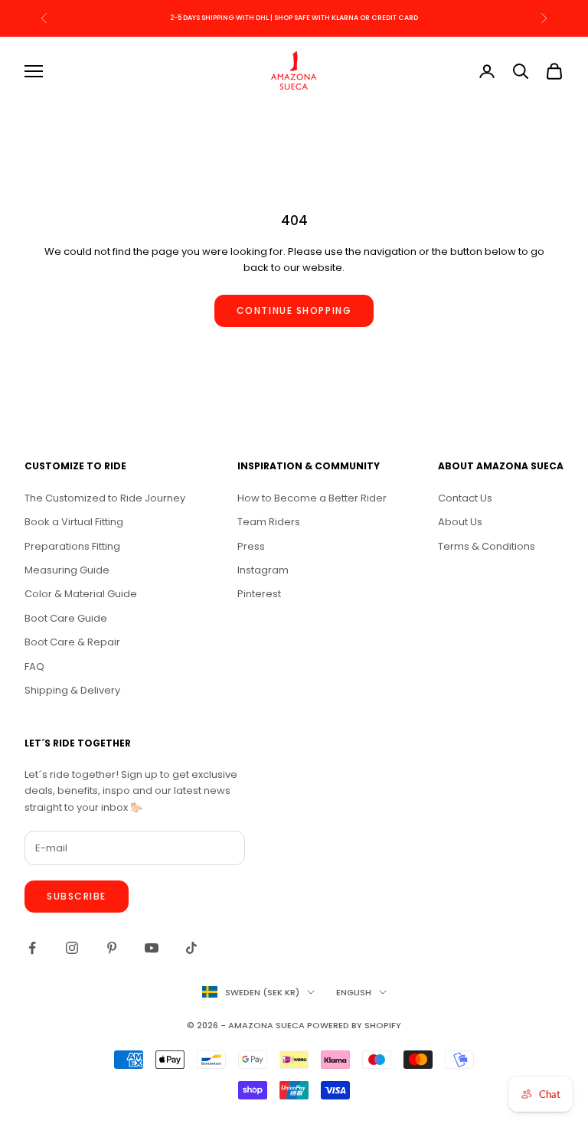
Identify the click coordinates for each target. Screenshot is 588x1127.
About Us (460, 521)
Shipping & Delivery (72, 690)
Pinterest (259, 593)
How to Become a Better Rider (312, 498)
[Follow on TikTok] (191, 948)
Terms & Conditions (486, 546)
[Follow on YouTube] (151, 948)
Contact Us (465, 498)
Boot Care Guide (65, 618)
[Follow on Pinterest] (111, 948)
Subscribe (76, 896)
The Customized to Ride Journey (104, 498)
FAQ (34, 666)
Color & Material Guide (80, 593)
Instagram (263, 570)
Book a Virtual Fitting (73, 521)
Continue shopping (294, 310)
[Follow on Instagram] (72, 948)
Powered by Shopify (354, 1025)
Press (251, 546)
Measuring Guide (66, 570)
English (353, 992)
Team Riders (268, 521)
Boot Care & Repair (72, 642)
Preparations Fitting (72, 546)
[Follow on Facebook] (32, 948)
